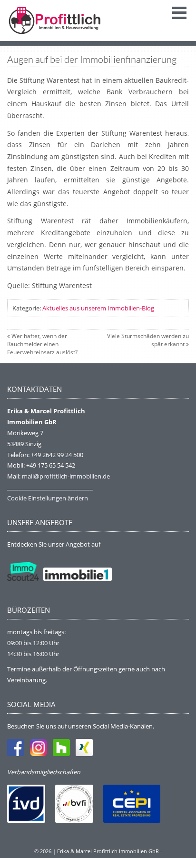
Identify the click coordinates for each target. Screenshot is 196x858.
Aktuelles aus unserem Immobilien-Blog (98, 308)
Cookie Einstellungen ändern (47, 498)
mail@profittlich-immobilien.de (66, 476)
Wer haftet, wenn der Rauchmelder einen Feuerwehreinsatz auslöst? (42, 344)
